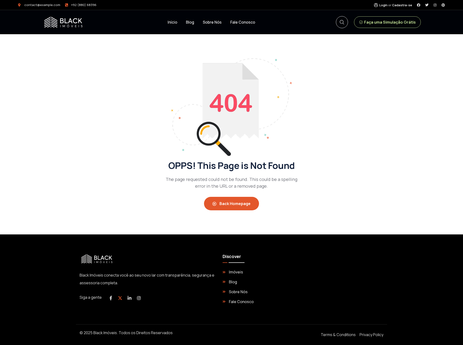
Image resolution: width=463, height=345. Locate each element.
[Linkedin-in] (129, 298)
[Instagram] (435, 5)
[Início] (64, 22)
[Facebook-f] (111, 298)
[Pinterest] (443, 5)
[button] (387, 22)
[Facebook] (418, 5)
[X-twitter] (120, 298)
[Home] (98, 259)
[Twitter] (427, 5)
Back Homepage (235, 203)
